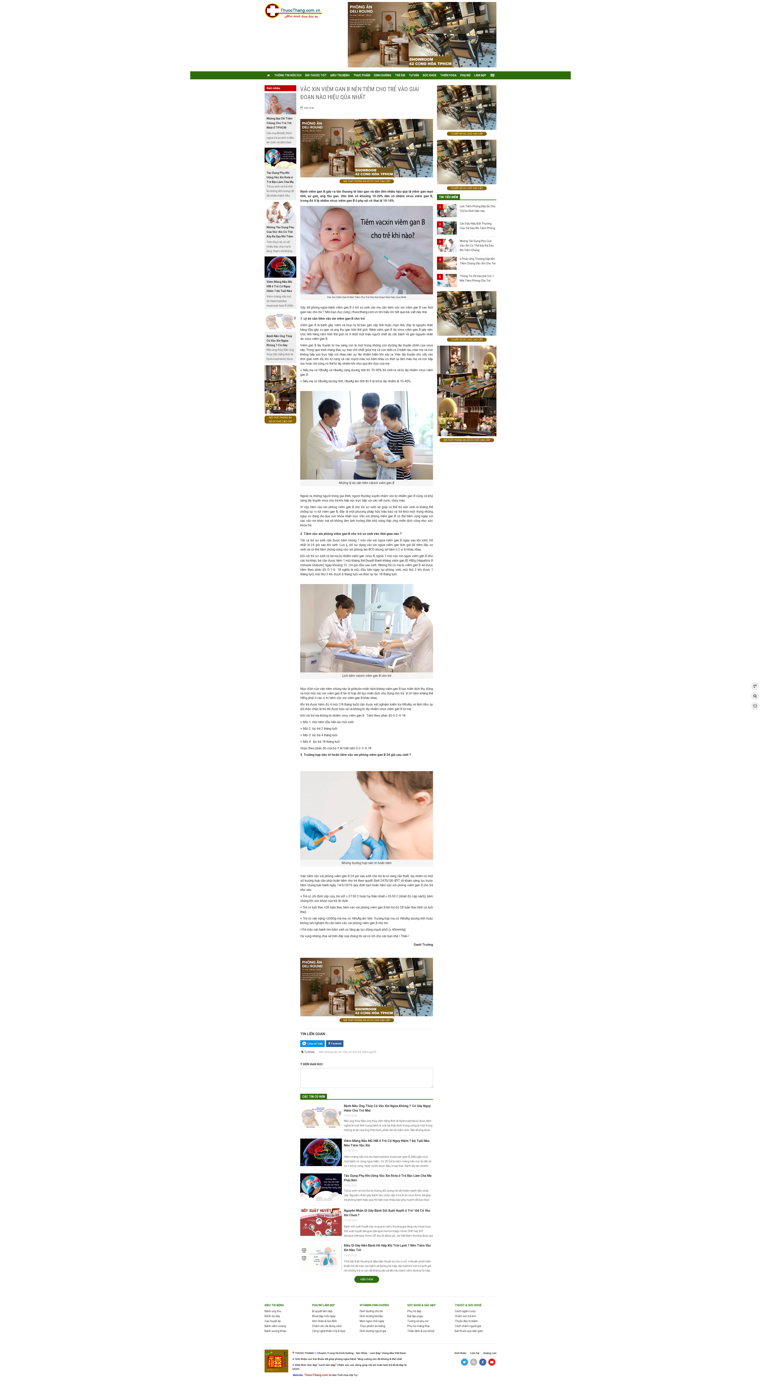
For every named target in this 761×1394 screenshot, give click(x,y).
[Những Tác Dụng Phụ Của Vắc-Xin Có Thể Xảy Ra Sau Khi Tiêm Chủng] (280, 212)
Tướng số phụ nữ (417, 1321)
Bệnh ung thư (273, 1311)
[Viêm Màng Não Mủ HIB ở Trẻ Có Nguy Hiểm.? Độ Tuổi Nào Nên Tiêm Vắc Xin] (321, 1152)
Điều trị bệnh (274, 1305)
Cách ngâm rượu (465, 1311)
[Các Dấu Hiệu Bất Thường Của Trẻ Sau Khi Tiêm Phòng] (447, 228)
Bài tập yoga (415, 1316)
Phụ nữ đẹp (414, 1311)
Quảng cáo (489, 1353)
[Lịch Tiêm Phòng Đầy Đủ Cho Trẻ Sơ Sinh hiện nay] (447, 210)
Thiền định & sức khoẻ (420, 1331)
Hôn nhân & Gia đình (324, 1321)
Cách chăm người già (468, 1326)
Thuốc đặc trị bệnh (466, 1321)
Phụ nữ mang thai (418, 1326)
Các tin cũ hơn (313, 1097)
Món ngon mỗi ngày (372, 1321)
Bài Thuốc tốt (316, 75)
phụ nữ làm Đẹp (323, 1305)
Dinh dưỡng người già (373, 1331)
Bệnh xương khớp (275, 1331)
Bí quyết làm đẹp (322, 1311)
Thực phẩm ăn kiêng (372, 1326)
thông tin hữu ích (287, 75)
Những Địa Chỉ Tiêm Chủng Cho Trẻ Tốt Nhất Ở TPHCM (280, 123)
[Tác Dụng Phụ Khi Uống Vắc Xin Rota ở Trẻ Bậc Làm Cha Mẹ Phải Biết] (321, 1187)
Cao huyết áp (273, 1321)
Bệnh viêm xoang (275, 1326)
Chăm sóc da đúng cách (327, 1326)
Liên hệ (474, 1353)
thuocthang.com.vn (365, 312)
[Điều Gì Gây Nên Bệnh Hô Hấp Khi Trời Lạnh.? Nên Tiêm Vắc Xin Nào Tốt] (321, 1257)
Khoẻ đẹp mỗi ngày (324, 1316)
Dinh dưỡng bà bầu (371, 1316)
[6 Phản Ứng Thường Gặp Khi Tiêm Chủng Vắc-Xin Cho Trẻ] (447, 263)
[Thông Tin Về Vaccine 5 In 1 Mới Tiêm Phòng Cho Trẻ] (447, 280)
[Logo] (295, 10)
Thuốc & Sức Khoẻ (468, 1305)
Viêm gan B (369, 1052)
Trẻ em (400, 75)
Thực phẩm (361, 75)
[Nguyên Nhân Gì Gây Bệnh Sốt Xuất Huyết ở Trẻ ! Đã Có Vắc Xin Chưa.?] (321, 1222)
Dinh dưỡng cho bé (371, 1311)
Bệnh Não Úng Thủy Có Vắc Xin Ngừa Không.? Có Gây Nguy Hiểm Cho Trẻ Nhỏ (279, 345)
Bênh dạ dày (272, 1316)
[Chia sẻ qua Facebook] (334, 1043)
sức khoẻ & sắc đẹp (421, 1305)
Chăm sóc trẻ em (465, 1316)
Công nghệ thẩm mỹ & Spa (328, 1331)
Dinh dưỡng (382, 75)
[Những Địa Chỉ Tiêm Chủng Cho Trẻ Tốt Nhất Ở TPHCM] (280, 103)
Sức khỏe (429, 75)
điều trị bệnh (340, 75)
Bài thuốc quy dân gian (469, 1331)
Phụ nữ (465, 75)
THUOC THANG (304, 1353)
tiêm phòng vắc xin (330, 1052)
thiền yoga (448, 75)
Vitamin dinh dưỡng (374, 1305)
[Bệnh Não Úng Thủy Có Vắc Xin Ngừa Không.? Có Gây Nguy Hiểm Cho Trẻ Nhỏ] (321, 1117)
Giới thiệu (460, 1353)
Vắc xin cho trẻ (352, 1052)
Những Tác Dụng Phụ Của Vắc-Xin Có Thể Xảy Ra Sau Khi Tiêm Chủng (477, 245)
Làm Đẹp (480, 75)
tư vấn (414, 75)
